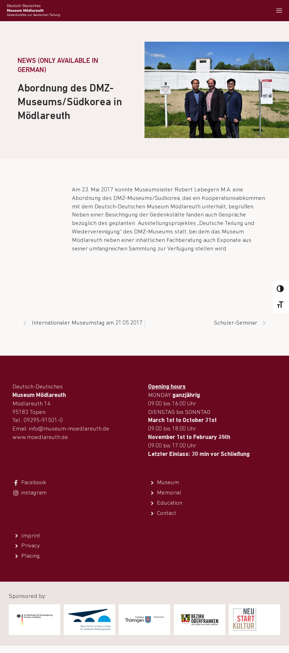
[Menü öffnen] (278, 10)
